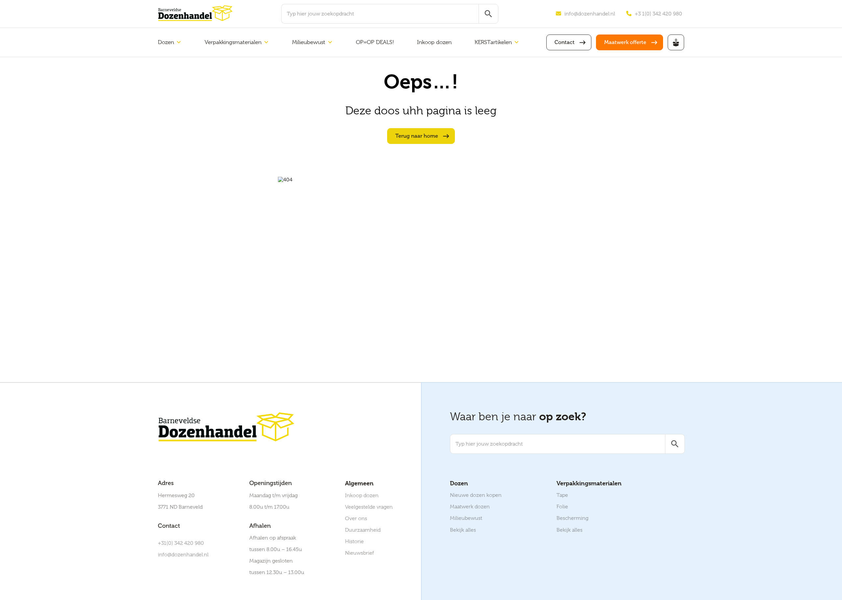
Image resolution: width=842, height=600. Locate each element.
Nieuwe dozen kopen (476, 495)
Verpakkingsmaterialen (233, 42)
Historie (354, 541)
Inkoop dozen (434, 42)
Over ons (356, 518)
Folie (562, 507)
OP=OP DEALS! (375, 42)
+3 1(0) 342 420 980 (658, 14)
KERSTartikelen (493, 42)
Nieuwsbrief (359, 553)
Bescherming (572, 518)
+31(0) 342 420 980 (181, 543)
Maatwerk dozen (470, 507)
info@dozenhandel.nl (589, 14)
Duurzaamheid (363, 530)
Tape (562, 495)
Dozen (166, 42)
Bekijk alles (463, 530)
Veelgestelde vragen (369, 507)
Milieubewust (308, 42)
